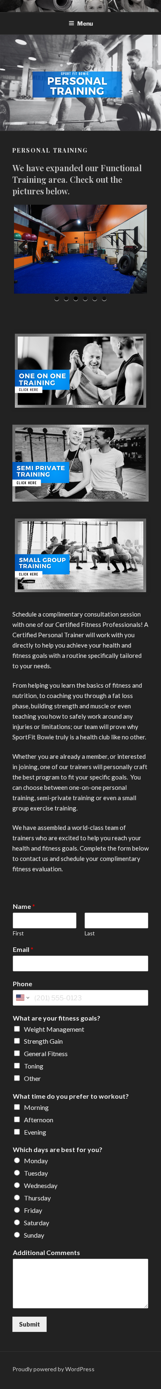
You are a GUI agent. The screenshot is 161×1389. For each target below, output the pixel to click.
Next (134, 247)
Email (23, 949)
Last (90, 933)
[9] (80, 463)
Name (24, 906)
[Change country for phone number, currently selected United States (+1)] (22, 998)
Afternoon (38, 1120)
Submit (29, 1324)
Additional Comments (46, 1252)
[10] (80, 555)
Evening (35, 1132)
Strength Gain (43, 1041)
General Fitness (46, 1053)
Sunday (34, 1235)
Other (32, 1078)
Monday (36, 1160)
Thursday (37, 1198)
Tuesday (36, 1173)
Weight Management (54, 1029)
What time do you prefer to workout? (71, 1096)
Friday (33, 1210)
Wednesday (40, 1185)
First (18, 933)
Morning (36, 1107)
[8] (80, 370)
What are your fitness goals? (56, 1018)
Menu (85, 23)
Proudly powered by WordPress (53, 1368)
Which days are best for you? (57, 1149)
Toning (33, 1066)
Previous (26, 247)
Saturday (36, 1222)
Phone (22, 983)
